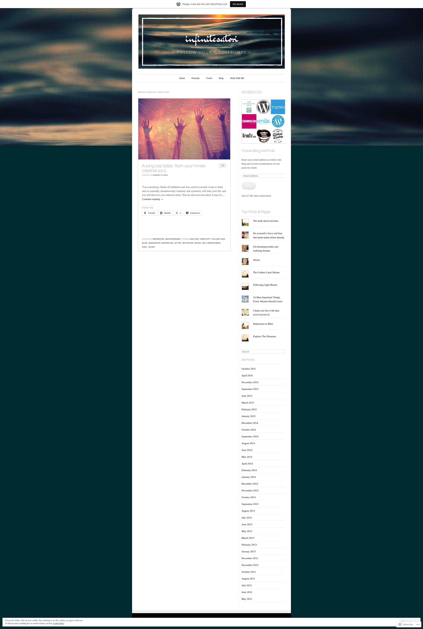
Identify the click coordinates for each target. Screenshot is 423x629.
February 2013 (249, 544)
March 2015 (248, 402)
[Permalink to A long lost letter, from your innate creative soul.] (184, 128)
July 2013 (247, 517)
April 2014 (247, 463)
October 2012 (249, 572)
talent (151, 247)
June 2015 (247, 396)
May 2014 (247, 457)
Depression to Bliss (263, 324)
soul (144, 247)
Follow (248, 185)
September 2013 (250, 504)
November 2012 (250, 565)
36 (222, 165)
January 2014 (249, 477)
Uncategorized (173, 239)
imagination (155, 243)
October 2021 (249, 368)
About (182, 78)
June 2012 (247, 592)
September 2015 (250, 389)
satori (197, 243)
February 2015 (249, 409)
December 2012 (250, 558)
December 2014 (250, 423)
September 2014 (250, 436)
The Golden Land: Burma (266, 272)
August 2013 (248, 511)
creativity (205, 239)
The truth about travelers (265, 221)
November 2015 (250, 382)
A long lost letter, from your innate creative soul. (174, 168)
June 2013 (247, 524)
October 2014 (249, 429)
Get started (238, 4)
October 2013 (249, 497)
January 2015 (249, 416)
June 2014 (247, 450)
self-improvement (211, 243)
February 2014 (249, 470)
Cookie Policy (58, 623)
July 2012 (247, 585)
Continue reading (152, 199)
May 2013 (247, 531)
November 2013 (250, 490)
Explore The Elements (264, 336)
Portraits (195, 78)
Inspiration (158, 239)
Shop (221, 78)
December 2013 (250, 483)
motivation (187, 243)
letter (177, 243)
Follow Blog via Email (258, 151)
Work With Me (237, 78)
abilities (194, 239)
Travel (209, 78)
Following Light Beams (265, 285)
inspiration (167, 243)
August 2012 (248, 578)
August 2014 (248, 443)
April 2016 (247, 375)
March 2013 (248, 538)
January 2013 (249, 551)
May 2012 (247, 599)
